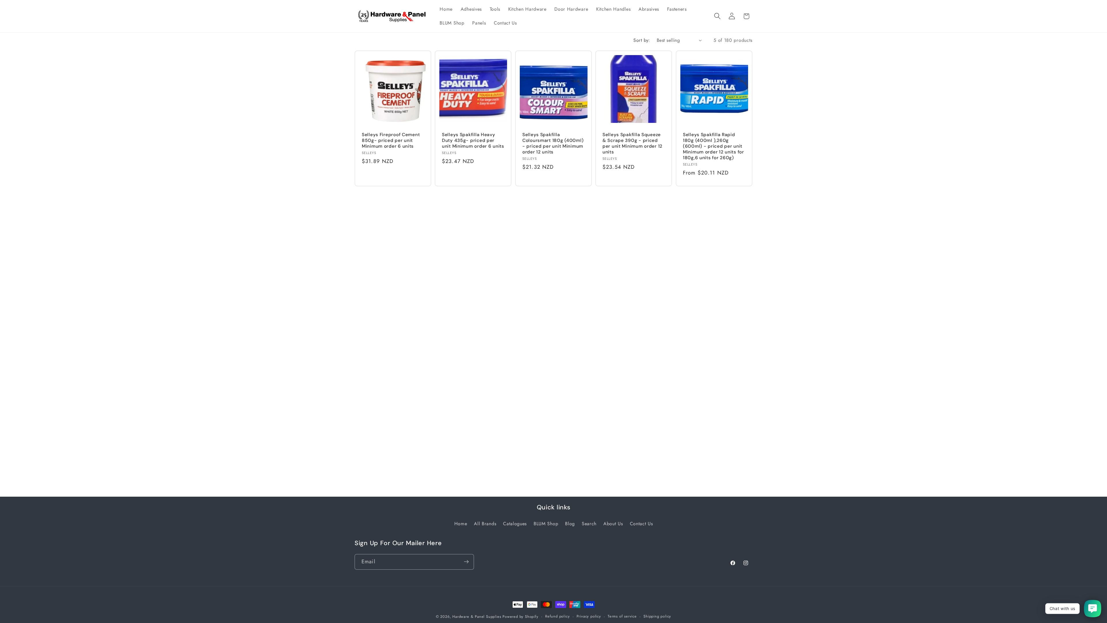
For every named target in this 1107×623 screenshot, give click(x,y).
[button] (717, 16)
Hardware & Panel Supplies (476, 616)
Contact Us (641, 523)
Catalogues (515, 523)
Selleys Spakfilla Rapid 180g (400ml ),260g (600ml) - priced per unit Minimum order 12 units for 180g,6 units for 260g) (713, 146)
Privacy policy (589, 616)
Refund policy (557, 616)
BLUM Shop (546, 523)
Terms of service (622, 616)
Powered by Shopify (520, 616)
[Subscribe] (466, 561)
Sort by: (641, 40)
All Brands (485, 523)
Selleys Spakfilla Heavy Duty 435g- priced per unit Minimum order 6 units (473, 140)
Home (460, 523)
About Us (613, 523)
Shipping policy (657, 616)
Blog (570, 523)
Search (589, 523)
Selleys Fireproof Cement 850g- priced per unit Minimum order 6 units (391, 140)
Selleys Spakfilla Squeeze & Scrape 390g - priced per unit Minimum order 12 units (632, 143)
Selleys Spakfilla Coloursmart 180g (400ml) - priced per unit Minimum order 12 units (552, 143)
